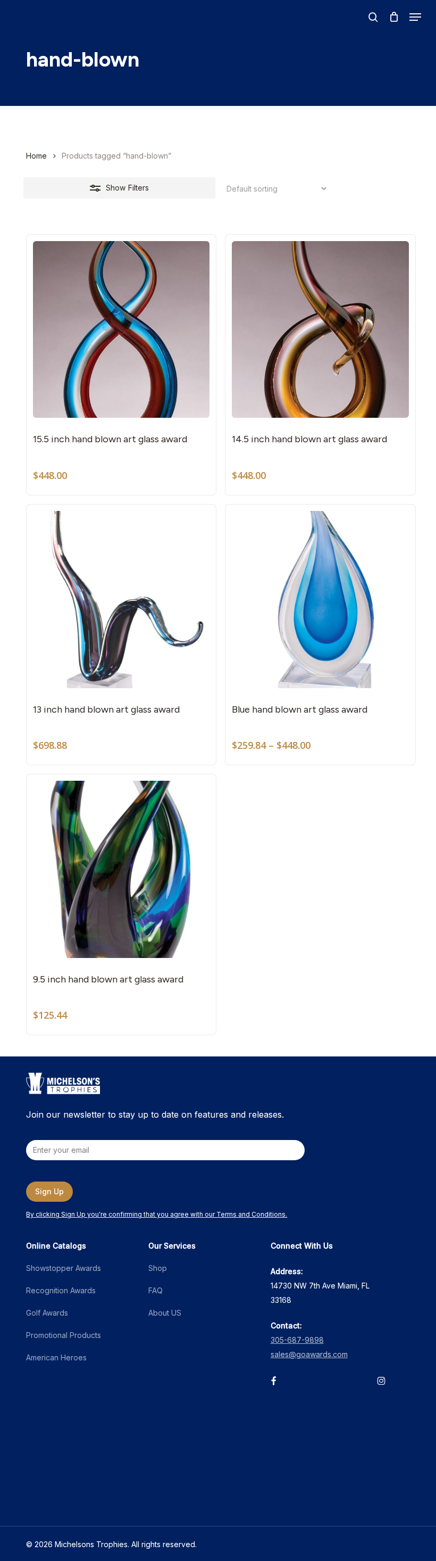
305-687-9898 (297, 1339)
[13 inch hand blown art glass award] (121, 599)
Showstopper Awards (63, 1268)
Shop (157, 1268)
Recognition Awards (61, 1290)
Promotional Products (63, 1335)
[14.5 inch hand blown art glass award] (320, 329)
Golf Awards (47, 1312)
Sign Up (49, 1191)
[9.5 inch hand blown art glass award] (121, 869)
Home (36, 155)
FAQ (155, 1290)
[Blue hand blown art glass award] (320, 599)
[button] (415, 17)
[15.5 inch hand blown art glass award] (121, 329)
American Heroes (56, 1357)
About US (164, 1312)
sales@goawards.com (309, 1354)
